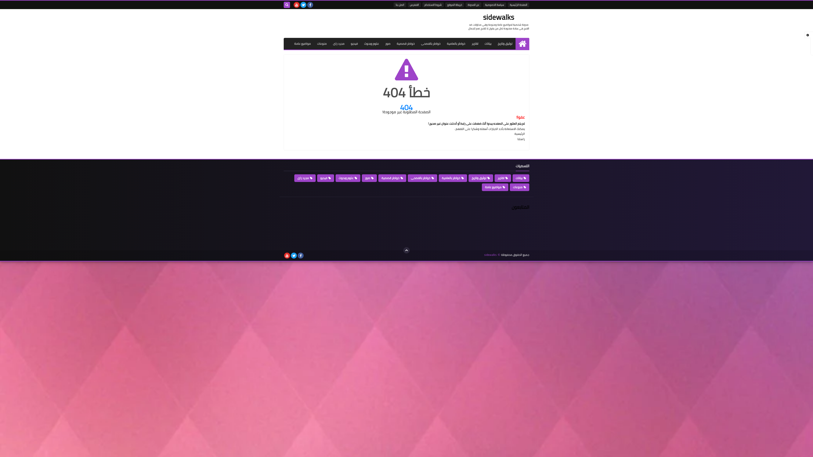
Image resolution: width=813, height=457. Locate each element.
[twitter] (303, 5)
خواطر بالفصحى (431, 43)
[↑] (406, 250)
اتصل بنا (400, 4)
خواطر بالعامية (456, 43)
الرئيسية (519, 133)
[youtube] (297, 5)
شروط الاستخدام (433, 4)
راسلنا (521, 139)
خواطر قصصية (406, 43)
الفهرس (414, 4)
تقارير (475, 43)
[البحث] (287, 5)
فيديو (354, 43)
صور (387, 43)
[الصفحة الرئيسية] (522, 44)
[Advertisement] (361, 22)
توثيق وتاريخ (505, 43)
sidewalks (490, 255)
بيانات (488, 43)
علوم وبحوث (371, 43)
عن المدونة (473, 4)
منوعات (322, 43)
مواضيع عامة (302, 43)
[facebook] (310, 5)
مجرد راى (338, 43)
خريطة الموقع (454, 4)
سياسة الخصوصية (494, 4)
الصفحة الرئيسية (518, 4)
